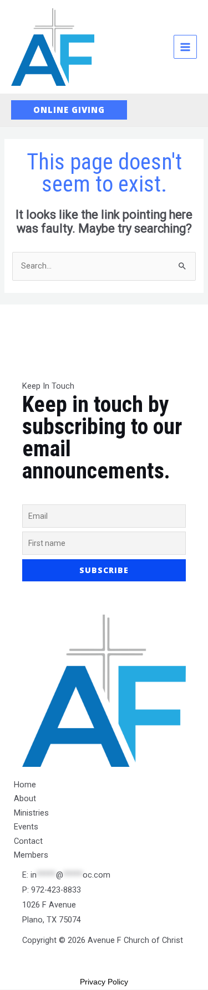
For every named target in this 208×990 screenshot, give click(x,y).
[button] (69, 110)
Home (25, 785)
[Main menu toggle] (185, 46)
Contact (28, 841)
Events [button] (26, 827)
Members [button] (31, 855)
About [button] (25, 798)
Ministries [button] (31, 813)
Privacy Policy (104, 981)
